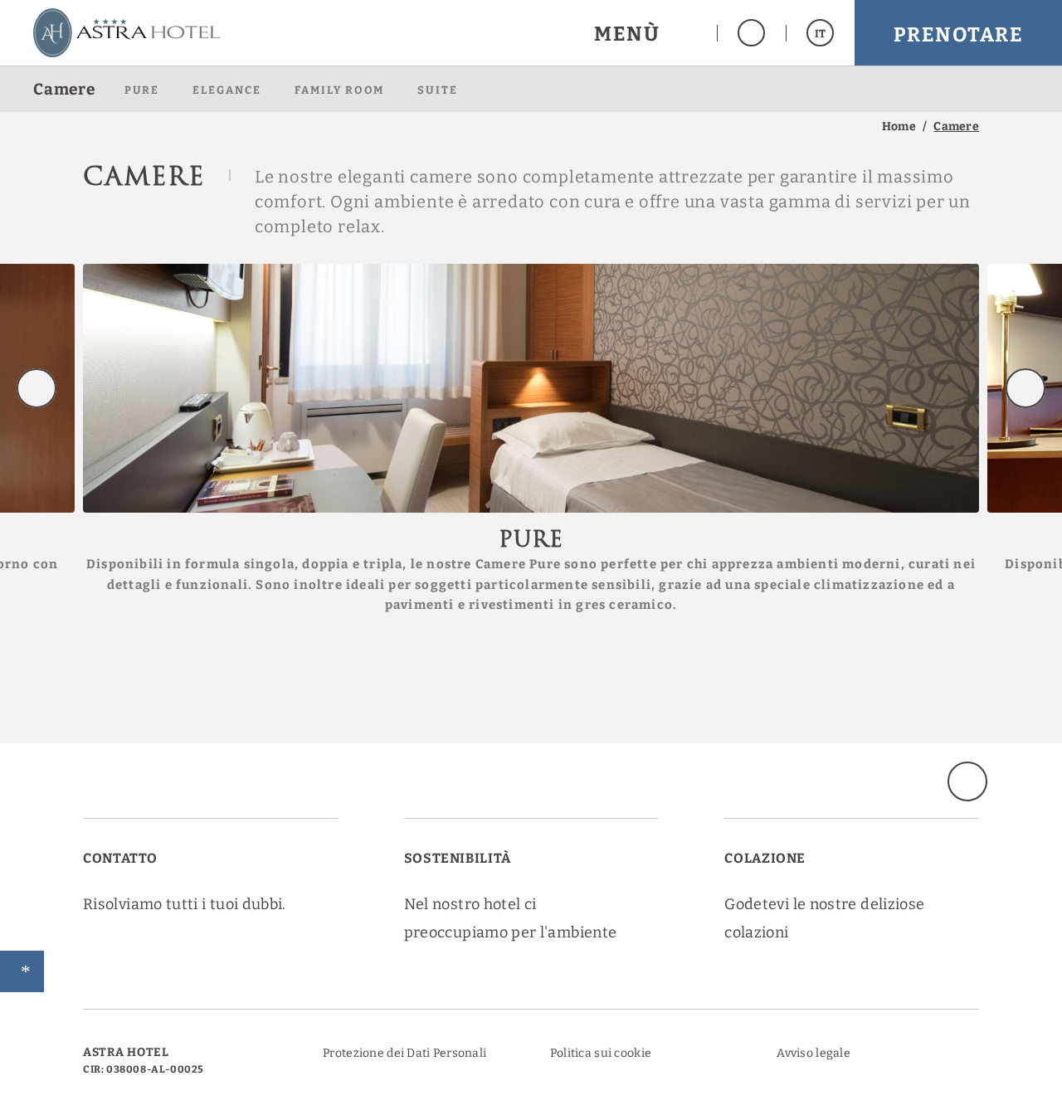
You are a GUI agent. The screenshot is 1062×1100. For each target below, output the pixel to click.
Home (899, 127)
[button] (645, 33)
